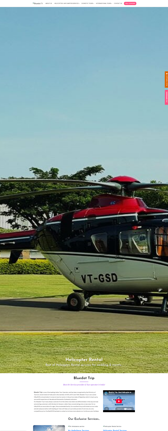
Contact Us (118, 3)
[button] (12, 190)
